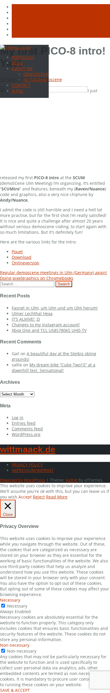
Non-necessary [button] (14, 645)
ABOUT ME (22, 68)
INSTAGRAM (35, 80)
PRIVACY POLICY (27, 465)
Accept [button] (25, 497)
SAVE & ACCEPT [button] (15, 690)
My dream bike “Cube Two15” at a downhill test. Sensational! (53, 367)
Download (21, 257)
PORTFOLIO (23, 57)
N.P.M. (18, 91)
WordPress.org (26, 434)
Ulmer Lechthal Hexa (32, 313)
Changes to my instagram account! (46, 324)
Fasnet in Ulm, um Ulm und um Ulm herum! (55, 308)
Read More (56, 497)
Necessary (17, 606)
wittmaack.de (27, 449)
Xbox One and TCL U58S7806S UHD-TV (49, 330)
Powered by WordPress (22, 480)
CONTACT (21, 85)
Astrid (71, 480)
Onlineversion (25, 263)
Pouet (17, 251)
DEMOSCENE (36, 74)
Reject (39, 497)
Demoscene (50, 79)
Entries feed (23, 423)
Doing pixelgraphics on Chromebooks (36, 278)
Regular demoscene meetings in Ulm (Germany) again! (53, 272)
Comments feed (27, 429)
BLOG (17, 63)
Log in (17, 417)
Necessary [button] (10, 600)
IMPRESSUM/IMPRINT (33, 470)
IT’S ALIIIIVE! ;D (26, 319)
